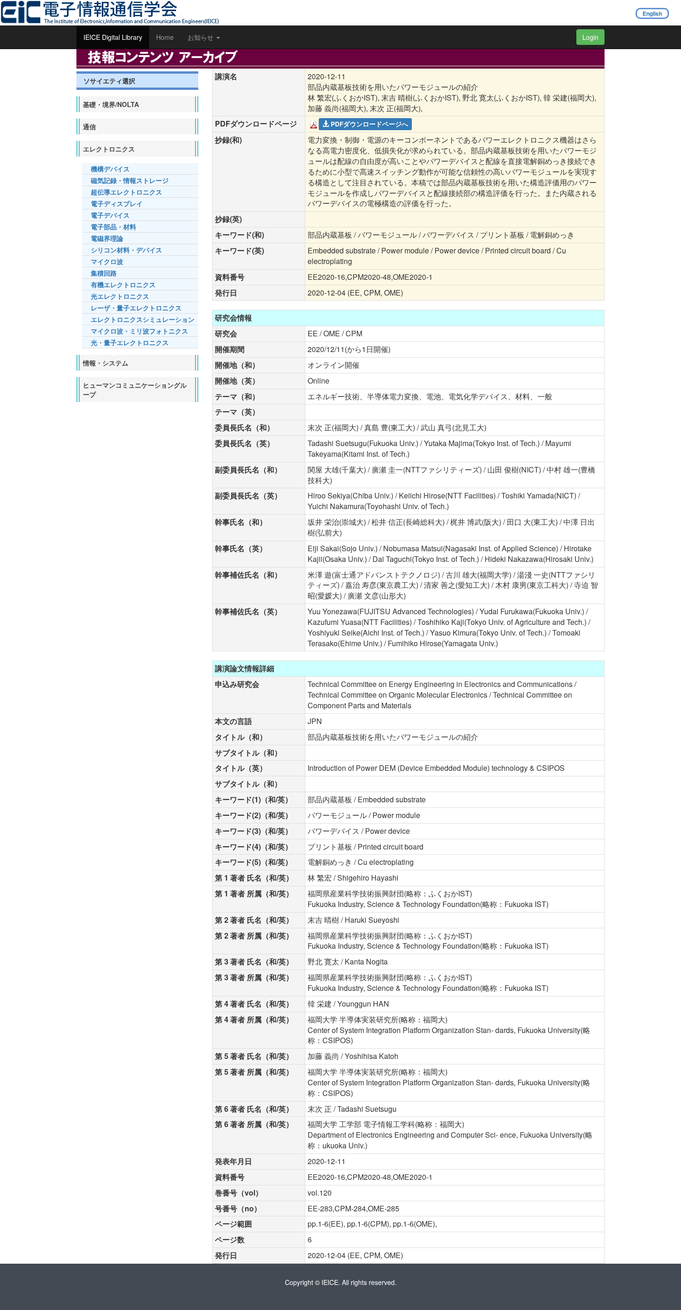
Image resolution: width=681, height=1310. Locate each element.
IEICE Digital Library (112, 37)
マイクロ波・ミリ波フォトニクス (139, 330)
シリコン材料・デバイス (126, 249)
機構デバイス (110, 168)
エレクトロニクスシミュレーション (143, 319)
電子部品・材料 (113, 226)
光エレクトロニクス (120, 296)
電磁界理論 (107, 238)
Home (165, 37)
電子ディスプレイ (117, 203)
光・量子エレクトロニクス (130, 342)
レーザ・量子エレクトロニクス (136, 307)
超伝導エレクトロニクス (126, 191)
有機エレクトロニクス (123, 284)
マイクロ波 (107, 261)
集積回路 (104, 272)
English (652, 13)
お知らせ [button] (201, 37)
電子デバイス (110, 215)
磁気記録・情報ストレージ (130, 180)
